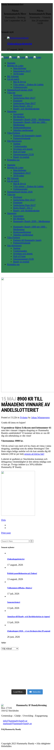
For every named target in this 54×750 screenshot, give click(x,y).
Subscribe (37, 692)
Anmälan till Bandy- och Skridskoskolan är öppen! (28, 616)
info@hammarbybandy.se (15, 721)
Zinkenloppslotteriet (19, 43)
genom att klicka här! (34, 454)
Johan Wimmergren (40, 417)
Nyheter (24, 417)
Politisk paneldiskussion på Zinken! (22, 573)
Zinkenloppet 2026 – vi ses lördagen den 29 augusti (28, 631)
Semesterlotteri (13, 602)
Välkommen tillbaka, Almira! (19, 588)
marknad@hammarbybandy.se (17, 723)
